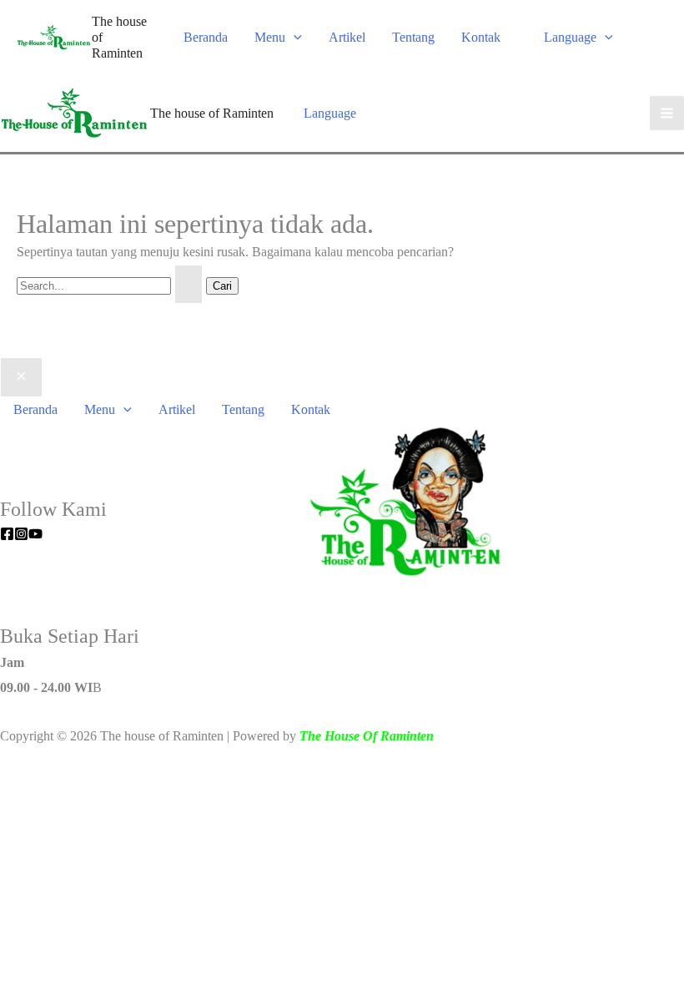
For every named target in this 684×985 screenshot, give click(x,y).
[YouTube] (35, 534)
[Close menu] (21, 377)
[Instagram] (21, 534)
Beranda (206, 37)
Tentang (413, 37)
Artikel (347, 37)
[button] (293, 37)
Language (570, 37)
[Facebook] (7, 534)
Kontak (480, 37)
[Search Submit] (188, 285)
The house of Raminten (212, 113)
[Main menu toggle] (667, 113)
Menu (269, 37)
